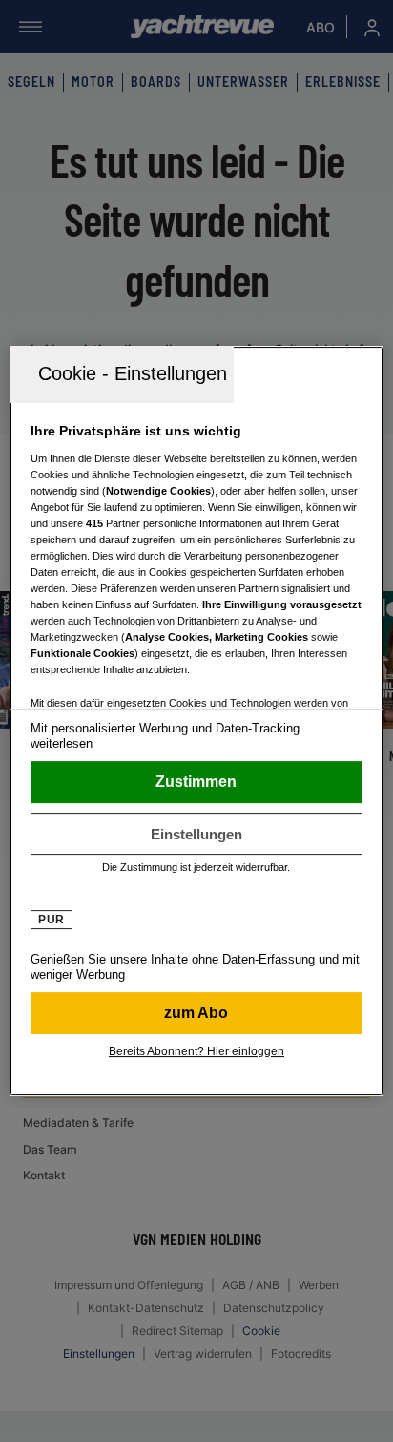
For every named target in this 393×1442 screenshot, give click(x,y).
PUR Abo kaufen (196, 1013)
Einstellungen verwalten (196, 834)
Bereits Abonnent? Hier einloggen (196, 1051)
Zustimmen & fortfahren (196, 782)
